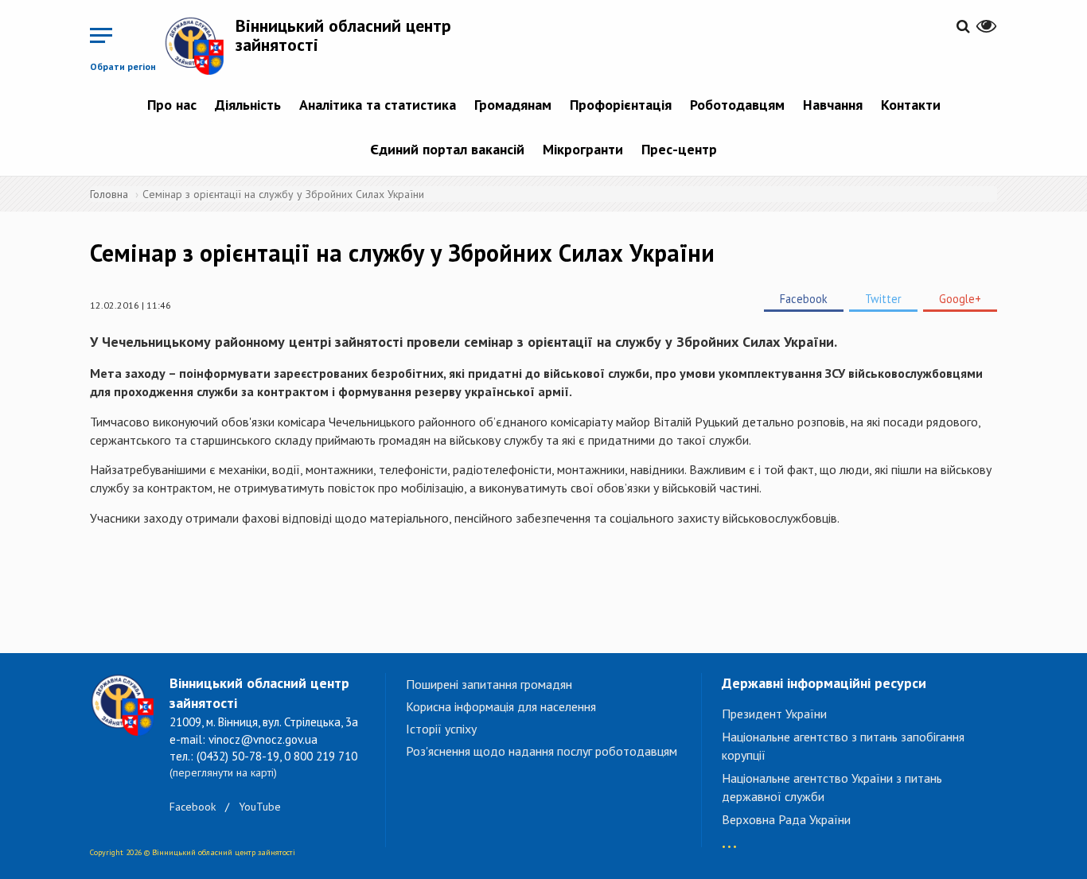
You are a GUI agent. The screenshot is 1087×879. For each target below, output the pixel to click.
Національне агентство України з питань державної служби (832, 787)
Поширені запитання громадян (489, 684)
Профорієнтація (621, 104)
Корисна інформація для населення (501, 706)
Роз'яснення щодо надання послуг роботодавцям (541, 751)
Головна (109, 194)
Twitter (883, 298)
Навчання (833, 104)
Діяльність (248, 104)
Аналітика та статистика (377, 104)
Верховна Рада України (786, 819)
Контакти (911, 104)
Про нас (172, 104)
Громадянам (512, 104)
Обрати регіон (123, 66)
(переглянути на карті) (223, 772)
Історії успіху (441, 729)
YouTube (260, 806)
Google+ (960, 298)
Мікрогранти (583, 149)
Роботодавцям (737, 104)
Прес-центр (679, 149)
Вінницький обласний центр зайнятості (343, 35)
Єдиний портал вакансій (447, 149)
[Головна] (200, 45)
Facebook (804, 298)
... (729, 838)
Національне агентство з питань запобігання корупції (843, 746)
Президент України (774, 713)
